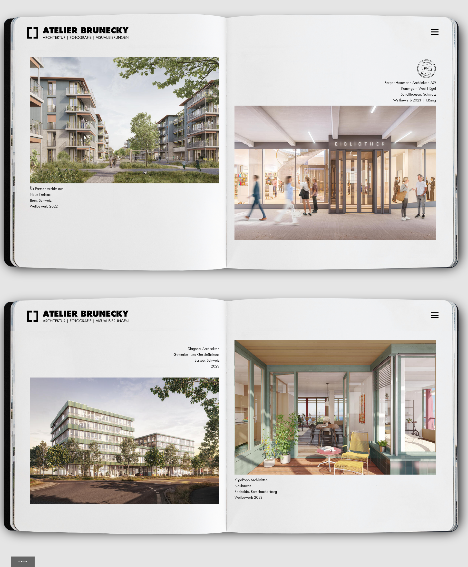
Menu (435, 32)
